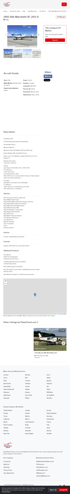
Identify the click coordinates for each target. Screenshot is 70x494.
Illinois (5, 422)
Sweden (49, 433)
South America (29, 422)
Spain (48, 428)
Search (55, 40)
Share (48, 72)
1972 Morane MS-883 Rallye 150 (46, 353)
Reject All (53, 490)
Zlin (48, 386)
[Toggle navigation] (64, 4)
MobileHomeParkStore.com (45, 461)
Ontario (27, 413)
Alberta (27, 416)
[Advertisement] (22, 63)
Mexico (27, 419)
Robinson (6, 392)
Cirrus (5, 377)
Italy (48, 425)
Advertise (7, 467)
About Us (6, 464)
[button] (22, 36)
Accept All (63, 490)
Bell (26, 377)
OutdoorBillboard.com (43, 476)
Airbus (49, 377)
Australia (28, 430)
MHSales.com (40, 473)
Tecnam (27, 380)
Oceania (27, 428)
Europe (49, 410)
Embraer (27, 383)
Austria (49, 430)
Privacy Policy (8, 470)
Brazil (27, 425)
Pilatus (27, 398)
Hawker (27, 389)
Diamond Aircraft (9, 389)
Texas (5, 416)
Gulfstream (7, 395)
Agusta (49, 380)
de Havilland (50, 395)
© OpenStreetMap (61, 314)
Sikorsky (49, 398)
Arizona (6, 430)
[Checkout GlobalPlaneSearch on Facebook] (60, 485)
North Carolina (8, 425)
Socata (27, 386)
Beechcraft (7, 383)
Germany (49, 416)
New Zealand (29, 433)
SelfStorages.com (42, 470)
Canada (27, 410)
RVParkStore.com (42, 467)
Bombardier (7, 386)
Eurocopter (28, 395)
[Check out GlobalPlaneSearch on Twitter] (64, 485)
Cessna (6, 375)
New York (6, 433)
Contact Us (7, 461)
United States (8, 410)
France (49, 422)
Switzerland (50, 419)
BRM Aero (50, 392)
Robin (48, 389)
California (6, 419)
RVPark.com (40, 464)
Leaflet (54, 314)
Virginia (6, 428)
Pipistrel (49, 383)
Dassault (6, 398)
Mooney (27, 375)
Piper (5, 380)
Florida (6, 413)
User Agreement (9, 473)
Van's (48, 375)
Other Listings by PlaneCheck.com (20, 322)
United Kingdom (52, 413)
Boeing (27, 392)
